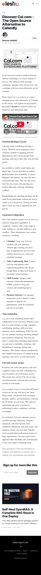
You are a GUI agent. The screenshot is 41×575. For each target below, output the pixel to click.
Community (34, 551)
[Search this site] (33, 3)
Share (34, 38)
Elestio (5, 389)
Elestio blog (17, 542)
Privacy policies (22, 553)
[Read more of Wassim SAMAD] (5, 35)
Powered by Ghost (20, 558)
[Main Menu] (37, 3)
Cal (3, 12)
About (25, 551)
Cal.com (16, 97)
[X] (20, 547)
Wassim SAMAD (9, 40)
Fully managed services (12, 551)
